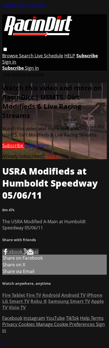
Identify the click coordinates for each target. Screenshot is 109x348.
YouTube (55, 318)
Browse (10, 56)
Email (33, 251)
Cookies (27, 324)
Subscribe (13, 145)
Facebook (12, 251)
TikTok (72, 318)
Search (27, 56)
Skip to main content (24, 5)
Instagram (34, 318)
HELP (69, 56)
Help (85, 318)
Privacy (10, 324)
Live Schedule (49, 56)
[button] (5, 49)
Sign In (32, 68)
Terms (97, 318)
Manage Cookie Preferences (66, 324)
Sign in (9, 62)
